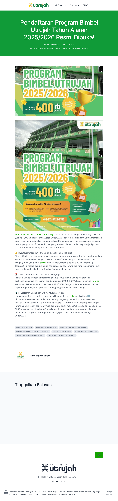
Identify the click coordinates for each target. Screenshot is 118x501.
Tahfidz (95, 281)
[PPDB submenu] (89, 5)
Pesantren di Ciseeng (24, 327)
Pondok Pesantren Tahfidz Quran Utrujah (35, 234)
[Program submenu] (78, 5)
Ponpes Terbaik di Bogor (62, 331)
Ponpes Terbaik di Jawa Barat (86, 331)
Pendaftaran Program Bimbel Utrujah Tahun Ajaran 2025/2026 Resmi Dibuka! (59, 48)
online (73, 296)
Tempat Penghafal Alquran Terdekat (61, 335)
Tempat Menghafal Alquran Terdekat (30, 335)
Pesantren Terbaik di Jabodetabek (73, 327)
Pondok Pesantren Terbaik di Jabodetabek (32, 331)
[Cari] (99, 455)
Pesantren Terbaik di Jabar (46, 327)
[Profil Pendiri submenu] (65, 5)
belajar (43, 262)
